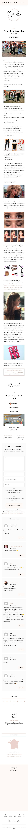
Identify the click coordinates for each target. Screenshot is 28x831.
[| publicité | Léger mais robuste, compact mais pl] (7, 794)
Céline (11, 563)
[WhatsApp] (18, 395)
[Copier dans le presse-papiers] (21, 395)
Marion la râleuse (14, 582)
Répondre (21, 538)
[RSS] (17, 701)
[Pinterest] (12, 395)
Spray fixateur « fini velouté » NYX (12, 289)
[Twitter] (9, 395)
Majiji (11, 603)
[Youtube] (7, 701)
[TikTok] (10, 701)
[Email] (15, 395)
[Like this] (14, 399)
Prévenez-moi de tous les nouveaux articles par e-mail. (14, 499)
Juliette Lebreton (18, 827)
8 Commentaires (14, 407)
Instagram (6, 62)
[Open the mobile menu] (24, 2)
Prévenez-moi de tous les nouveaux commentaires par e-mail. (14, 491)
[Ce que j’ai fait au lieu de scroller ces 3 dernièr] (7, 778)
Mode (14, 28)
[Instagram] (2, 2)
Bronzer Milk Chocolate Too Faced (12, 285)
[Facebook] (6, 395)
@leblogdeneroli (14, 770)
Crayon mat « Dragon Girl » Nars (11, 287)
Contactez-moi (14, 720)
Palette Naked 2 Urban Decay (11, 282)
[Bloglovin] (14, 705)
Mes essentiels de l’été (14, 427)
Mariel (16, 403)
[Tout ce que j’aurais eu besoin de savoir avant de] (7, 802)
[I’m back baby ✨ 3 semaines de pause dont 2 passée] (7, 786)
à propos (20, 372)
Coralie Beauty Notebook (16, 546)
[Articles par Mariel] (10, 403)
